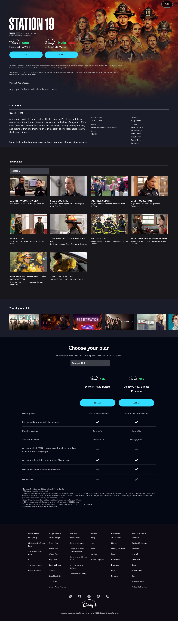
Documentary (115, 565)
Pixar (92, 543)
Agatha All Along (138, 581)
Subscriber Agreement (35, 560)
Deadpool (135, 538)
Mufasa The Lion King (139, 587)
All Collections (116, 538)
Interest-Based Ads (34, 571)
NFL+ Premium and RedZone (76, 566)
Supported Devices (55, 565)
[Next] (173, 321)
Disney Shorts (115, 559)
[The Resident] (24, 322)
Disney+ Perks (53, 543)
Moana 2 (135, 554)
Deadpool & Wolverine (139, 543)
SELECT (26, 54)
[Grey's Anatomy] (151, 322)
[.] (70, 596)
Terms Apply (27, 489)
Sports (113, 554)
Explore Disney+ (54, 538)
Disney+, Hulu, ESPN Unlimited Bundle (77, 550)
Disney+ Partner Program (57, 587)
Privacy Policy (32, 538)
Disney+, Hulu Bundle (77, 543)
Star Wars (94, 554)
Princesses (114, 576)
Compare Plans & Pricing (78, 574)
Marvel (93, 549)
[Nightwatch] (87, 322)
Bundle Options (75, 538)
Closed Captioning (55, 576)
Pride (113, 570)
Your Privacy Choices (35, 565)
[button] (58, 533)
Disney (93, 538)
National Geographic (97, 559)
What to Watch (54, 554)
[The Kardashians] (119, 322)
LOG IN (167, 4)
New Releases (53, 549)
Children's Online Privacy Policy (36, 544)
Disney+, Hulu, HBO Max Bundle (78, 558)
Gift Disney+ (53, 581)
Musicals (114, 543)
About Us (52, 570)
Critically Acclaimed (118, 549)
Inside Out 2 (136, 549)
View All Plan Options (19, 83)
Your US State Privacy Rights (35, 553)
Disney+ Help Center (85, 504)
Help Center (53, 559)
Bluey (134, 565)
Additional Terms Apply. (28, 74)
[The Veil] (55, 322)
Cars (133, 576)
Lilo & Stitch (136, 559)
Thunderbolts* (137, 570)
